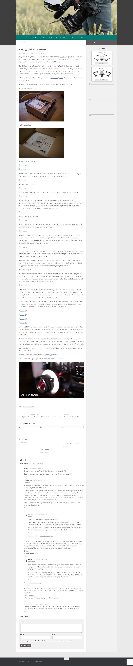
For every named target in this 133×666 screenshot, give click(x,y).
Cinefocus (25, 406)
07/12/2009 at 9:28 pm (40, 604)
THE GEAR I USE (60, 37)
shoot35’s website (52, 355)
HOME (26, 37)
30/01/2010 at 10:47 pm (46, 536)
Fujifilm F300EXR (24, 439)
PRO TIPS (42, 37)
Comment (23, 622)
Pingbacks (38, 464)
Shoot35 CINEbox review (71, 443)
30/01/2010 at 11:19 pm (41, 559)
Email (54, 634)
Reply (25, 476)
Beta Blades (44, 450)
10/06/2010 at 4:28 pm (37, 468)
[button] (51, 380)
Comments (25, 464)
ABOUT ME (71, 37)
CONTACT (81, 37)
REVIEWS (34, 37)
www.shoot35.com (57, 78)
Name (22, 634)
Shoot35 (62, 57)
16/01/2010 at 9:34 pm (35, 583)
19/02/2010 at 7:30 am (39, 480)
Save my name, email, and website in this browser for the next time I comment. (47, 641)
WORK (50, 37)
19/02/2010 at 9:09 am (41, 514)
